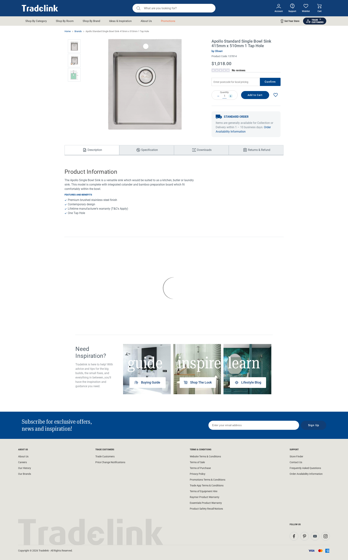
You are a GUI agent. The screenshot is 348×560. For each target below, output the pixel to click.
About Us (23, 456)
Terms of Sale (197, 462)
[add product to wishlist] (275, 95)
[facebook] (294, 536)
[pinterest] (304, 536)
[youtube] (315, 536)
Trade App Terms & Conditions (206, 485)
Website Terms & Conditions (205, 456)
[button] (74, 46)
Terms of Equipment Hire (203, 491)
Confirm (270, 81)
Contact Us (296, 462)
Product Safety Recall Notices (206, 508)
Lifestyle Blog (251, 382)
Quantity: (224, 92)
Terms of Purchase (200, 468)
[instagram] (325, 536)
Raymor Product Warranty (204, 497)
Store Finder (296, 456)
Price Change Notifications (110, 462)
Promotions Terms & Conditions (207, 479)
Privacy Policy (197, 473)
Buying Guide (150, 382)
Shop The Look (201, 382)
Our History (24, 468)
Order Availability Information (306, 473)
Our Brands (24, 473)
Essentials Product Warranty (206, 502)
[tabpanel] (147, 369)
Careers (22, 462)
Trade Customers (105, 456)
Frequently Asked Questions (305, 468)
